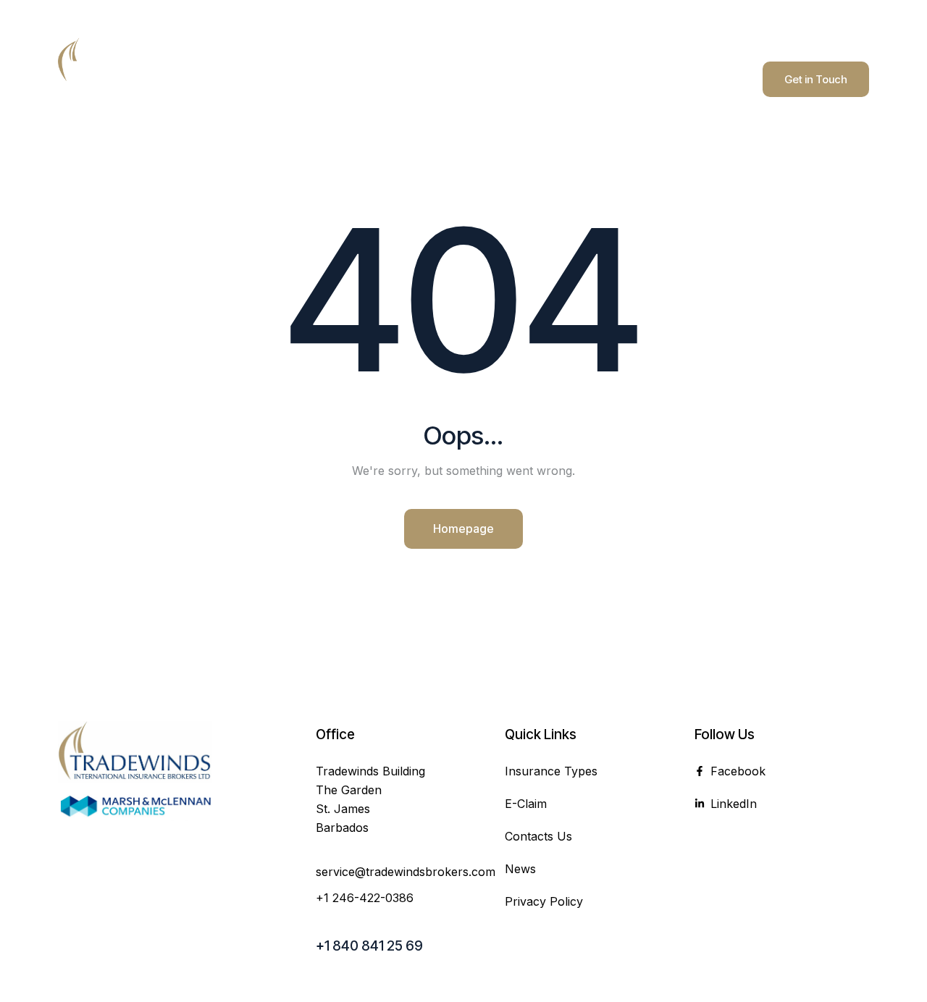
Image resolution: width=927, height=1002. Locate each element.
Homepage (463, 528)
